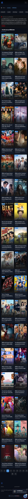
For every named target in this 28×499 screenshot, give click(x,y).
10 (12, 474)
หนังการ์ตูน (15, 12)
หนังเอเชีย (21, 12)
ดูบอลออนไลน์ (16, 486)
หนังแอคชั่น (3, 12)
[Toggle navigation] (25, 3)
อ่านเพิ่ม (3, 25)
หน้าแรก (4, 7)
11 (15, 474)
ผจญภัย (8, 12)
